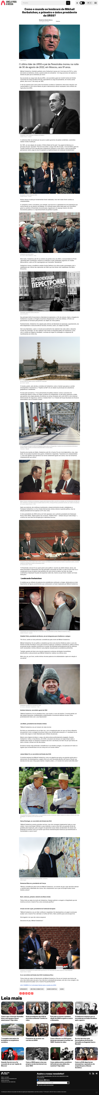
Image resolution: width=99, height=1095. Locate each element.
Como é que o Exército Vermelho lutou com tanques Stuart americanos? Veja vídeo (12, 1018)
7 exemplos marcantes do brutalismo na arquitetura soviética (10, 1040)
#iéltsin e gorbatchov (37, 989)
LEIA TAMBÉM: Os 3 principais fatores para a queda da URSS (38, 985)
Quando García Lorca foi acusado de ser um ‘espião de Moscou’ (11, 1064)
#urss (62, 989)
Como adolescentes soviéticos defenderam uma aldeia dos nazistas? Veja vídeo (61, 1064)
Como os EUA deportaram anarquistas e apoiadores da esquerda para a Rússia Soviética (85, 1065)
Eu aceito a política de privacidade (46, 1085)
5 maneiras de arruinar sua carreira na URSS (35, 1039)
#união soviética (52, 989)
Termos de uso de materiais (8, 1081)
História (58, 21)
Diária (48, 1080)
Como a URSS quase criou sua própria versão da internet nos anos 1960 (36, 1064)
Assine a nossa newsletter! (50, 1073)
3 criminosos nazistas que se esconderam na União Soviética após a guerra (86, 1018)
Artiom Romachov (24, 313)
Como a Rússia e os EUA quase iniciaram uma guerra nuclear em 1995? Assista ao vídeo (61, 1040)
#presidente (23, 989)
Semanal (41, 1080)
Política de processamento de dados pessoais (9, 1079)
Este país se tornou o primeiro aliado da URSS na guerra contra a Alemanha (61, 1018)
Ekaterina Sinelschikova (45, 20)
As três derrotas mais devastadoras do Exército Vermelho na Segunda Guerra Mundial (85, 1041)
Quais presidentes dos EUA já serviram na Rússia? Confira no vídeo (36, 1018)
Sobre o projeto (5, 1077)
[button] (65, 2)
